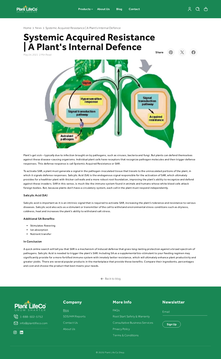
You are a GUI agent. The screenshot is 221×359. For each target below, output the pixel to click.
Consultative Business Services (133, 322)
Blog (66, 310)
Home (27, 28)
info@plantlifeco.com (34, 323)
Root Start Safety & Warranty (131, 316)
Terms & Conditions (126, 335)
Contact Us (70, 322)
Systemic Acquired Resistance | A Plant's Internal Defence (83, 28)
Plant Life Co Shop (114, 352)
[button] (84, 9)
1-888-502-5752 (31, 316)
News (38, 28)
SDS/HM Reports (74, 316)
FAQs (116, 310)
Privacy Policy (121, 329)
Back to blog (113, 278)
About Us (69, 329)
